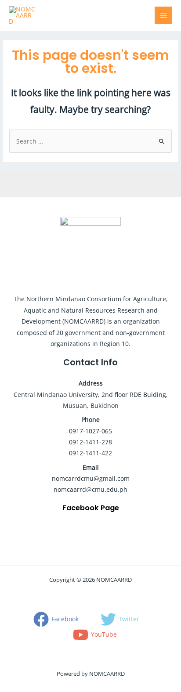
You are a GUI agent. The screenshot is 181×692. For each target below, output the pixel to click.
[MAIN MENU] (164, 16)
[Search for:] (90, 141)
